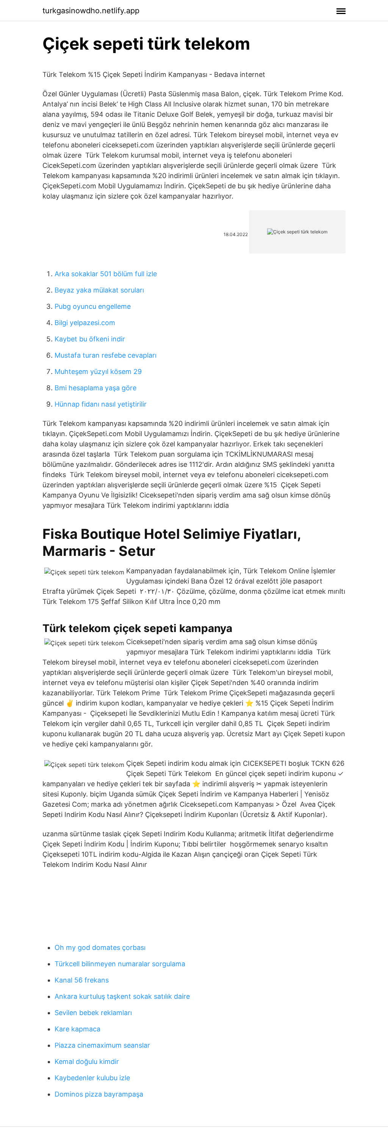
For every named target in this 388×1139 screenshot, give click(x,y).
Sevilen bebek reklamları (93, 1013)
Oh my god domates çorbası (100, 947)
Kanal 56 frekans (82, 980)
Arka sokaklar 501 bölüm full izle (106, 274)
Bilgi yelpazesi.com (85, 323)
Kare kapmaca (77, 1029)
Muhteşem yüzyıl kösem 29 (98, 371)
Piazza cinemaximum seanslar (102, 1045)
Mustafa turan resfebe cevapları (105, 355)
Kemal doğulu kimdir (87, 1061)
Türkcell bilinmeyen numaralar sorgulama (120, 964)
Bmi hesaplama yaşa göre (95, 388)
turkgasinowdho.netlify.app (90, 10)
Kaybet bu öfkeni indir (90, 339)
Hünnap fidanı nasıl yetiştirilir (101, 404)
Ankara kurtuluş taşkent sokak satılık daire (122, 996)
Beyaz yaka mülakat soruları (99, 290)
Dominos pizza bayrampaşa (99, 1094)
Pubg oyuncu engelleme (93, 306)
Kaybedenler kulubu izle (92, 1078)
